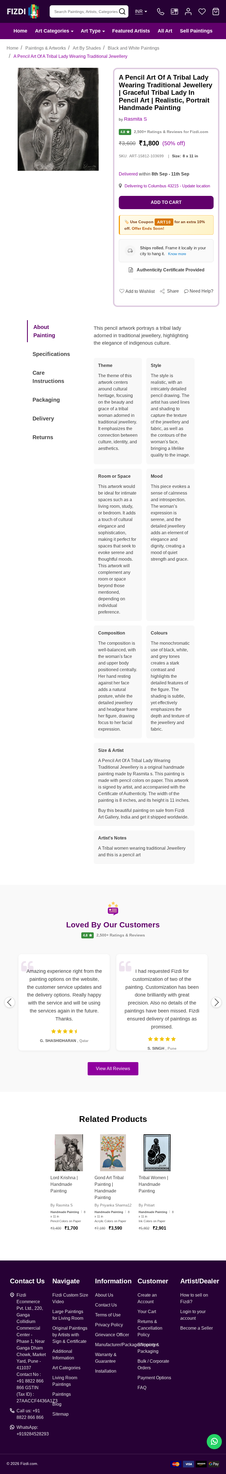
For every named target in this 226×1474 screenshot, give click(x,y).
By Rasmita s (61, 1205)
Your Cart (147, 1311)
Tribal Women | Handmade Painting (153, 1184)
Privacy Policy (109, 1324)
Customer (153, 1281)
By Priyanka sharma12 (113, 1205)
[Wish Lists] (202, 11)
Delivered (128, 174)
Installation (105, 1371)
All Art (165, 31)
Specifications (51, 354)
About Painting (44, 331)
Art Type (91, 31)
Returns (43, 437)
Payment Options (154, 1377)
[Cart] (215, 11)
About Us (104, 1295)
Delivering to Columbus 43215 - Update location (167, 186)
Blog (56, 1404)
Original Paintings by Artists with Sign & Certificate (69, 1335)
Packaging (46, 400)
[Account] (188, 11)
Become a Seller (196, 1328)
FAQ (142, 1387)
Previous (9, 1002)
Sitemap (60, 1414)
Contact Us (106, 1305)
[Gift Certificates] (174, 11)
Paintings (61, 1394)
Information (113, 1281)
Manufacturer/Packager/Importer (126, 1344)
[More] (72, 31)
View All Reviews (113, 1068)
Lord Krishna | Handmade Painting (64, 1184)
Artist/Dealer (199, 1281)
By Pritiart (147, 1205)
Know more (177, 254)
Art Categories (52, 31)
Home (20, 31)
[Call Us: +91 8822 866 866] (160, 11)
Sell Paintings (196, 31)
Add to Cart (166, 202)
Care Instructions (48, 377)
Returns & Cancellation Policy (150, 1328)
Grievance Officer (112, 1334)
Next (216, 1002)
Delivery (43, 418)
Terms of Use (108, 1315)
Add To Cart (75, 1242)
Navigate (66, 1281)
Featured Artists (131, 31)
